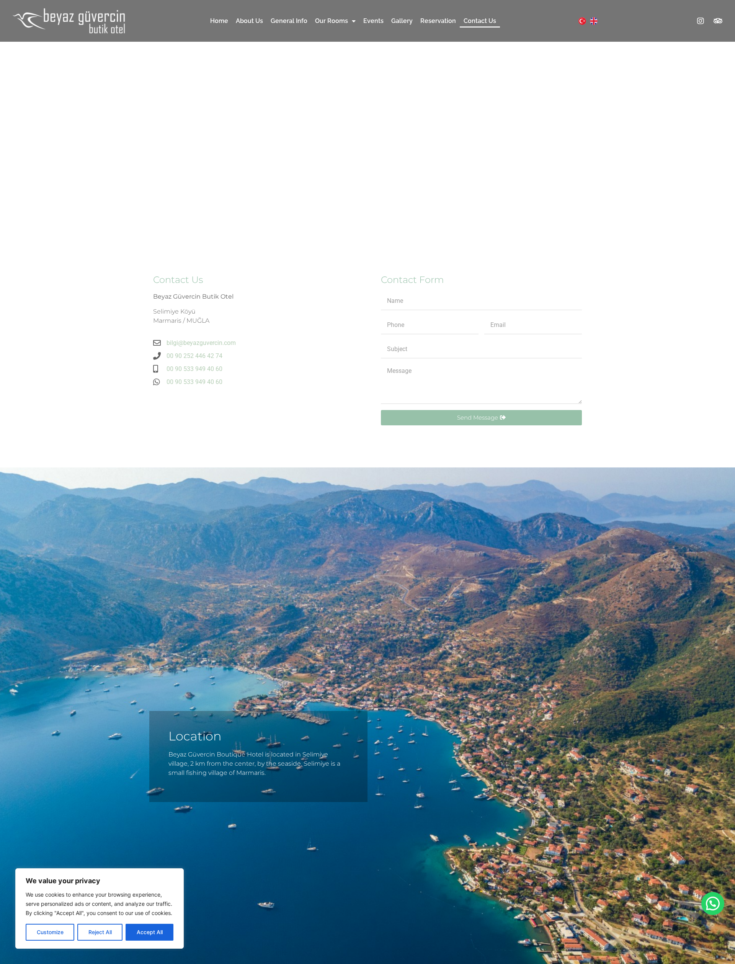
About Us (249, 21)
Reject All (100, 932)
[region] (99, 908)
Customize (50, 932)
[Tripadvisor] (717, 21)
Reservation (438, 21)
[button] (712, 903)
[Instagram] (700, 21)
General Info (289, 21)
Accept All (150, 932)
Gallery (402, 21)
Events (373, 21)
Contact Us (480, 21)
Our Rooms (331, 21)
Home (219, 21)
